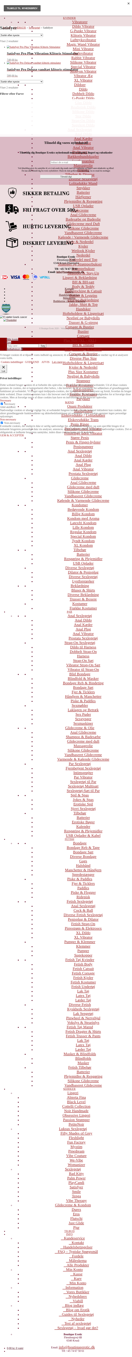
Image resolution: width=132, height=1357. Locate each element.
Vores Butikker (77, 1292)
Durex (76, 1209)
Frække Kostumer (83, 608)
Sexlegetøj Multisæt (83, 786)
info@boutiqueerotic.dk (77, 1347)
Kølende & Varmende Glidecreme (83, 500)
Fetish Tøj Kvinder (79, 959)
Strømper (83, 380)
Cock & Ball (83, 910)
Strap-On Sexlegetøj (79, 642)
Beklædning (80, 585)
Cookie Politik (87, 328)
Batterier (83, 554)
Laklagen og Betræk (83, 710)
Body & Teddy (83, 286)
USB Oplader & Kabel (83, 835)
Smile (76, 1191)
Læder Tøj (83, 1000)
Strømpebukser (83, 268)
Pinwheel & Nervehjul (83, 1018)
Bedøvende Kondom (83, 509)
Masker (83, 1063)
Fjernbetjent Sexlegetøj (83, 768)
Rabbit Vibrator (83, 58)
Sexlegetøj (73, 1169)
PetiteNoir (76, 1124)
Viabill (78, 1301)
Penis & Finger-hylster (83, 442)
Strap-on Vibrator (83, 71)
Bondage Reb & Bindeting (83, 683)
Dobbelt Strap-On (83, 651)
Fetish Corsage (83, 973)
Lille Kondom (83, 527)
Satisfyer (76, 1187)
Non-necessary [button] (8, 419)
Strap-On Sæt (83, 660)
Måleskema (78, 1260)
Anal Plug (83, 464)
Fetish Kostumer (83, 982)
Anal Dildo (83, 455)
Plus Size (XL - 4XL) (80, 340)
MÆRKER (69, 1089)
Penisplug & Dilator (83, 919)
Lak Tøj (83, 991)
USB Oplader (83, 563)
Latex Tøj (83, 995)
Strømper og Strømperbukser (80, 264)
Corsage (83, 336)
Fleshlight (76, 1137)
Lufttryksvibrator (83, 40)
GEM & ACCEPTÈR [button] (12, 435)
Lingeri (72, 1093)
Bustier (83, 331)
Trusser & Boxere (83, 599)
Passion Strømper (76, 1120)
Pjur (76, 1227)
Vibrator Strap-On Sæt (83, 665)
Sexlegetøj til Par (83, 781)
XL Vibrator (83, 80)
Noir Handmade (76, 1111)
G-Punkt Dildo (83, 98)
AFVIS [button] (45, 362)
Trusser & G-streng (83, 322)
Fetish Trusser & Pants (83, 1036)
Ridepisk (83, 897)
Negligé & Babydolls (83, 376)
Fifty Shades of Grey (76, 1133)
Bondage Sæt (83, 687)
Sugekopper (83, 955)
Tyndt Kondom (83, 541)
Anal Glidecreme (83, 482)
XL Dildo (83, 933)
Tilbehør (79, 550)
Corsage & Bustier (79, 327)
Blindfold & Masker (83, 678)
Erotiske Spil (83, 804)
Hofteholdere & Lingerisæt (83, 313)
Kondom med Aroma (83, 518)
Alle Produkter (78, 1265)
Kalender (83, 826)
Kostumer (79, 603)
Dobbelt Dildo (83, 93)
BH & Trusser (83, 345)
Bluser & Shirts (83, 590)
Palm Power (76, 1178)
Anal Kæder (83, 138)
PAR (69, 611)
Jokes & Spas (83, 799)
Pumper (83, 950)
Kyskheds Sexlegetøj (83, 1009)
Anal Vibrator (83, 147)
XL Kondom (83, 545)
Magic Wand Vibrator (83, 44)
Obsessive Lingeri (76, 1115)
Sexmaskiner (83, 723)
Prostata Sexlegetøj (83, 473)
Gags (83, 861)
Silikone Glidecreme (83, 491)
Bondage (80, 843)
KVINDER (69, 18)
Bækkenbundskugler (83, 156)
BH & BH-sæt (83, 282)
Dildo (83, 89)
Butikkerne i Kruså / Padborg (69, 301)
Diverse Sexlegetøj (83, 179)
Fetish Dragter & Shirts (83, 1031)
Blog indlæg (74, 1305)
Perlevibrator (83, 53)
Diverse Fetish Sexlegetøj (83, 915)
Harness (83, 656)
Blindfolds (83, 1058)
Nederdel (83, 255)
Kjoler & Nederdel (83, 367)
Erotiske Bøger (83, 822)
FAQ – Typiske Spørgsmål (78, 1251)
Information (74, 1287)
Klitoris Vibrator (83, 35)
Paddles (83, 888)
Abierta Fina (76, 1097)
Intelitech (76, 328)
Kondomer (80, 505)
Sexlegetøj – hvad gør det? (77, 1328)
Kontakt (78, 1242)
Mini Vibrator (83, 49)
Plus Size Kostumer (83, 372)
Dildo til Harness (83, 647)
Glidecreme (80, 478)
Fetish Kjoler (83, 977)
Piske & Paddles (83, 701)
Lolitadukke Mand (83, 183)
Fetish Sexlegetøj (80, 901)
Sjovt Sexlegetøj (83, 808)
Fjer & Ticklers (83, 692)
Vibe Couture (76, 1155)
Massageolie (83, 165)
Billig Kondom (83, 514)
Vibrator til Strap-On (83, 669)
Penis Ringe (80, 424)
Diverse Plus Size (83, 358)
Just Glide (76, 1223)
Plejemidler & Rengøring (83, 1076)
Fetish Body (83, 964)
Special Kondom (83, 536)
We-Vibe (76, 1160)
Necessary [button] (5, 400)
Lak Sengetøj (83, 1013)
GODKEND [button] (32, 362)
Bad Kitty (76, 1173)
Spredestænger (83, 874)
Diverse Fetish (80, 1004)
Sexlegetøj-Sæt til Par (83, 790)
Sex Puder (83, 714)
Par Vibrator (83, 777)
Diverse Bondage (83, 856)
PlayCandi (76, 1182)
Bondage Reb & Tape (83, 847)
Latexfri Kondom (83, 523)
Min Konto (74, 1269)
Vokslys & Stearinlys (83, 1022)
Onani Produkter (79, 406)
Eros (76, 1214)
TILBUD (69, 1231)
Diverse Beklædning (83, 594)
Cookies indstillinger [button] (12, 362)
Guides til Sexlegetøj (78, 1314)
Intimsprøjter (83, 772)
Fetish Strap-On (83, 924)
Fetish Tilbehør (79, 1067)
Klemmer (83, 946)
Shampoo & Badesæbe (83, 737)
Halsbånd (83, 865)
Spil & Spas (80, 795)
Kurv (78, 1278)
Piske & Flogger (83, 892)
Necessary (9, 403)
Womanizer (76, 1164)
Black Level (76, 1102)
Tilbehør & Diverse (80, 174)
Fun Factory (76, 1142)
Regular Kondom (83, 532)
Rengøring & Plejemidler (83, 559)
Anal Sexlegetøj (80, 451)
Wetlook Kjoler (83, 250)
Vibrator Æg (83, 75)
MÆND (69, 402)
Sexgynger (83, 719)
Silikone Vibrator (83, 62)
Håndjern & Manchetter (83, 696)
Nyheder (77, 1319)
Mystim (76, 1146)
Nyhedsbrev (78, 1296)
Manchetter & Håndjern (83, 870)
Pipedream (76, 1151)
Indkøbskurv (15, 349)
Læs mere (57, 362)
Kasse (77, 1274)
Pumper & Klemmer (79, 942)
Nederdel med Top (83, 259)
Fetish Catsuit (83, 968)
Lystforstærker (83, 161)
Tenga (76, 1196)
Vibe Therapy (76, 1200)
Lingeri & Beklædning (80, 277)
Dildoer (80, 84)
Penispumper (83, 446)
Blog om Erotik (78, 1310)
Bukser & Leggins (83, 295)
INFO (69, 1234)
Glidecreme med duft (83, 487)
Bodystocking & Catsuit (83, 291)
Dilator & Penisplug (83, 572)
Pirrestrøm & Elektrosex (83, 928)
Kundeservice (74, 1238)
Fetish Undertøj (83, 986)
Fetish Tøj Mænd (80, 1027)
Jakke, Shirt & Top (83, 304)
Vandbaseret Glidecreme (83, 496)
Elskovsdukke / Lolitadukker (83, 415)
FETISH (69, 839)
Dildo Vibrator (83, 26)
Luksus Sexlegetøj (73, 1129)
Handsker (83, 309)
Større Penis (80, 437)
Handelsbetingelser (77, 1247)
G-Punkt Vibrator (83, 31)
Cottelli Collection (76, 1106)
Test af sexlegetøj (77, 1323)
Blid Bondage (79, 674)
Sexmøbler (80, 705)
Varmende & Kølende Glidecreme (83, 759)
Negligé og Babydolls (83, 318)
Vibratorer (79, 22)
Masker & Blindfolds (80, 1054)
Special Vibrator (83, 67)
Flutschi (76, 1218)
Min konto (12, 339)
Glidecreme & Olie (79, 728)
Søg (9, 342)
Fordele (78, 1256)
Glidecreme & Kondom (73, 1205)
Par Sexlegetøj (80, 763)
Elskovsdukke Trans (83, 419)
